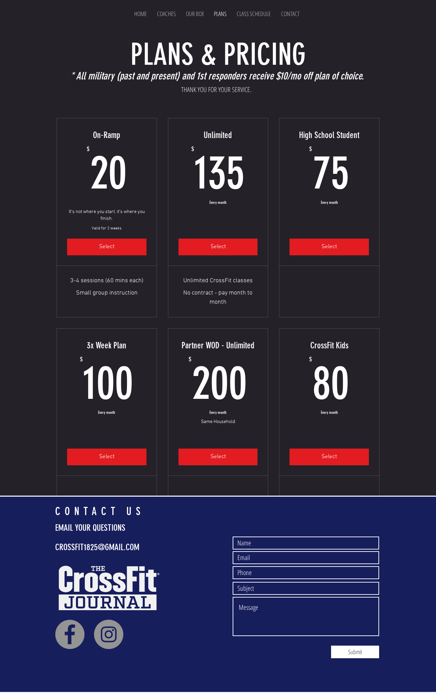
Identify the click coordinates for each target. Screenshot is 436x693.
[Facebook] (69, 634)
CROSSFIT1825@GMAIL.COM (97, 547)
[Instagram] (108, 634)
